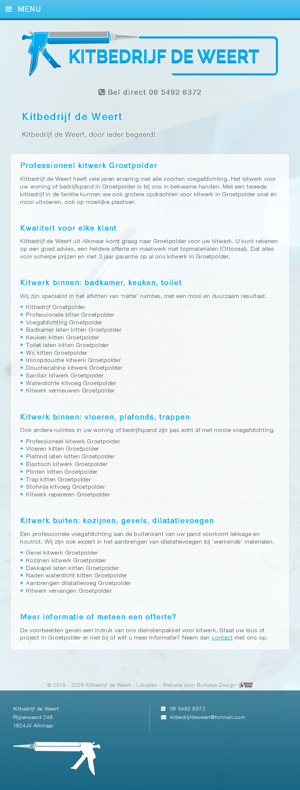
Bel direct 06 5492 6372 (153, 92)
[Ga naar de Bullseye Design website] (245, 685)
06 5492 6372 (188, 709)
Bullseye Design (216, 685)
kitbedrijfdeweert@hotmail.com (207, 717)
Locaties (146, 685)
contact (222, 638)
